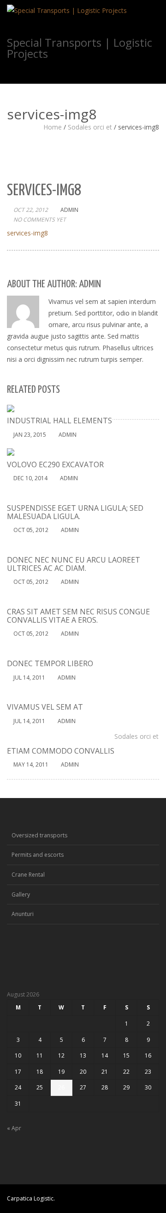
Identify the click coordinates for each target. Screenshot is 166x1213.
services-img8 (27, 233)
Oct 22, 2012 (30, 210)
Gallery (21, 894)
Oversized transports (39, 835)
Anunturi (23, 914)
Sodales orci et (90, 127)
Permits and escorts (38, 855)
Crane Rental (28, 875)
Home (52, 127)
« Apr (14, 1128)
